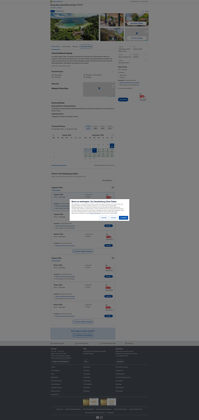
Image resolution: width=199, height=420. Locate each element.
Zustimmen (123, 217)
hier (116, 213)
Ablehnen (104, 217)
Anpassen (113, 217)
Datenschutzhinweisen (95, 213)
